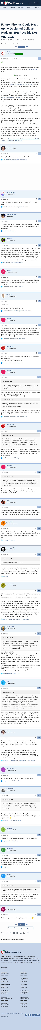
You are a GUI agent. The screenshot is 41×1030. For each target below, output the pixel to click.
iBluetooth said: (6, 435)
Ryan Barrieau (24, 997)
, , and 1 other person (17, 310)
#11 (39, 431)
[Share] (36, 58)
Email (2, 975)
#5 (39, 245)
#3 (39, 199)
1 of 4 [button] (15, 47)
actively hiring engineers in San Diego (21, 84)
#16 (39, 590)
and (9, 231)
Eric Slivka (23, 972)
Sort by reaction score (28, 39)
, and (13, 286)
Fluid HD (6, 1016)
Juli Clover (4, 978)
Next (20, 47)
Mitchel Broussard (5, 984)
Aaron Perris (23, 1003)
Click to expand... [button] (20, 708)
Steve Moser (4, 1003)
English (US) (36, 1015)
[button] (2, 2)
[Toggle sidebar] (39, 7)
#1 (39, 58)
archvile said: (6, 559)
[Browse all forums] (34, 7)
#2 (39, 153)
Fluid (2, 1016)
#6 (39, 277)
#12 (39, 472)
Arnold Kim (4, 972)
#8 (39, 325)
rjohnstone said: (6, 399)
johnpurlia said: (6, 799)
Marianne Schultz (24, 990)
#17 (39, 633)
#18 (39, 688)
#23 (39, 855)
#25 (39, 914)
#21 (39, 795)
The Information (32, 69)
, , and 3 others (13, 262)
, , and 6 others (15, 159)
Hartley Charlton (5, 990)
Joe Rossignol (24, 978)
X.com (6, 975)
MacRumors (6, 39)
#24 (39, 881)
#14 (39, 528)
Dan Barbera (4, 997)
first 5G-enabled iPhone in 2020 (10, 97)
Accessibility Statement (16, 1013)
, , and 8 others (15, 206)
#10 (39, 377)
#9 (39, 353)
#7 (39, 301)
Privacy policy (5, 1013)
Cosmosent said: (7, 692)
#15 (39, 554)
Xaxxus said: (6, 381)
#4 (39, 221)
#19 (39, 737)
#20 (39, 775)
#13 (39, 507)
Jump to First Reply (15, 59)
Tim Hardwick (23, 984)
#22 (39, 835)
